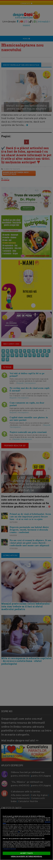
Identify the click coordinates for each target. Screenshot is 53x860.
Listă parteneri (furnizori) (9, 848)
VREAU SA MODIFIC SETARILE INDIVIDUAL (26, 856)
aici (18, 831)
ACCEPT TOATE (26, 853)
